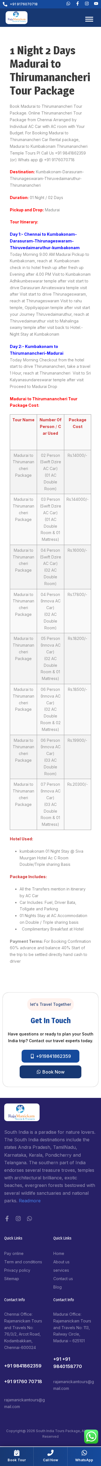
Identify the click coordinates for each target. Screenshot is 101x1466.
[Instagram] (18, 1218)
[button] (50, 1004)
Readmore (30, 1200)
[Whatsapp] (68, 3)
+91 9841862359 (23, 1366)
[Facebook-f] (7, 1218)
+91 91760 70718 (23, 1381)
